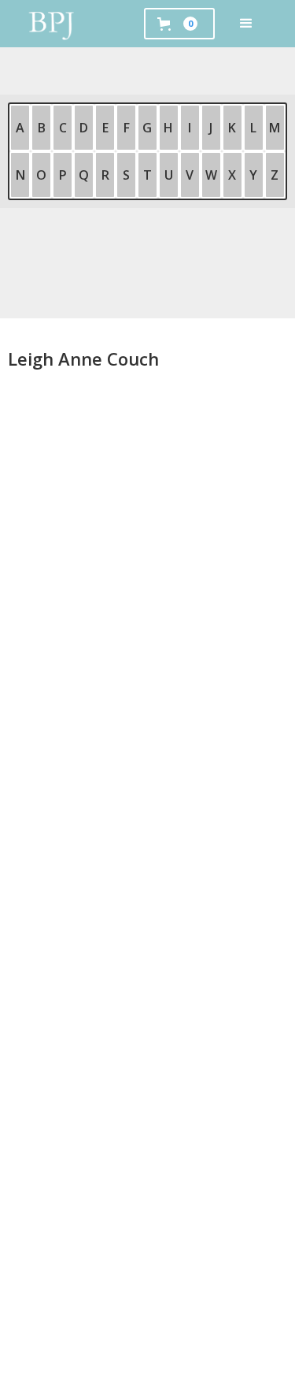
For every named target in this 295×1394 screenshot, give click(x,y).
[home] (52, 23)
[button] (246, 23)
